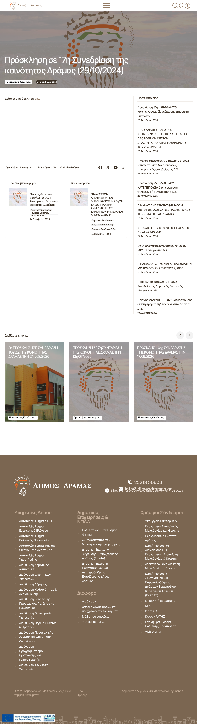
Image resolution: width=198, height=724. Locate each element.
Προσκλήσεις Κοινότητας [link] (18, 82)
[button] (180, 335)
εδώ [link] (37, 98)
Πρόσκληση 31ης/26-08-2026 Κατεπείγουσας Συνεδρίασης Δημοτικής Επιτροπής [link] (163, 111)
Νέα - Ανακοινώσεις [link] (41, 210)
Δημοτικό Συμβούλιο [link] (102, 220)
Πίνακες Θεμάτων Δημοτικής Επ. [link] (40, 214)
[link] (26, 5)
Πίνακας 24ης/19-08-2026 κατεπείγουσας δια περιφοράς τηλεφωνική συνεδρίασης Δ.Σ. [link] (165, 304)
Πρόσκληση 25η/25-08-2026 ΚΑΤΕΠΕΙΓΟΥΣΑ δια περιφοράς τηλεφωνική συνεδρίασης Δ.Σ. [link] (157, 187)
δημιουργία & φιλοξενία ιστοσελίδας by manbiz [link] (153, 691)
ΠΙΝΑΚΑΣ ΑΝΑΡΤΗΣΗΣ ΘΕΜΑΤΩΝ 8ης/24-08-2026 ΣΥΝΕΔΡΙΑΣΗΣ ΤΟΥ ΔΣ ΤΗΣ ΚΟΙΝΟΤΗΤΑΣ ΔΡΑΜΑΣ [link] (163, 210)
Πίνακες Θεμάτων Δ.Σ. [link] (103, 229)
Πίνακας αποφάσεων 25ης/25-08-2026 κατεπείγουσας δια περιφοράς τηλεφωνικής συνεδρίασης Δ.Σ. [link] (163, 165)
